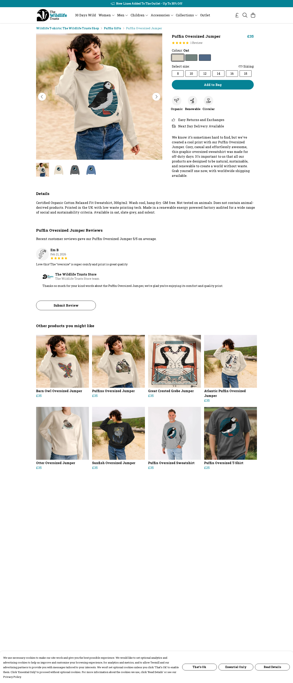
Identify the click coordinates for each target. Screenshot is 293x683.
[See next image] (156, 97)
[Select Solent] (205, 57)
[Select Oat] (178, 57)
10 (191, 73)
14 (218, 73)
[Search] (245, 15)
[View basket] (253, 15)
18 (245, 73)
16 (232, 73)
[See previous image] (42, 97)
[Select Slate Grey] (191, 57)
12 (204, 73)
